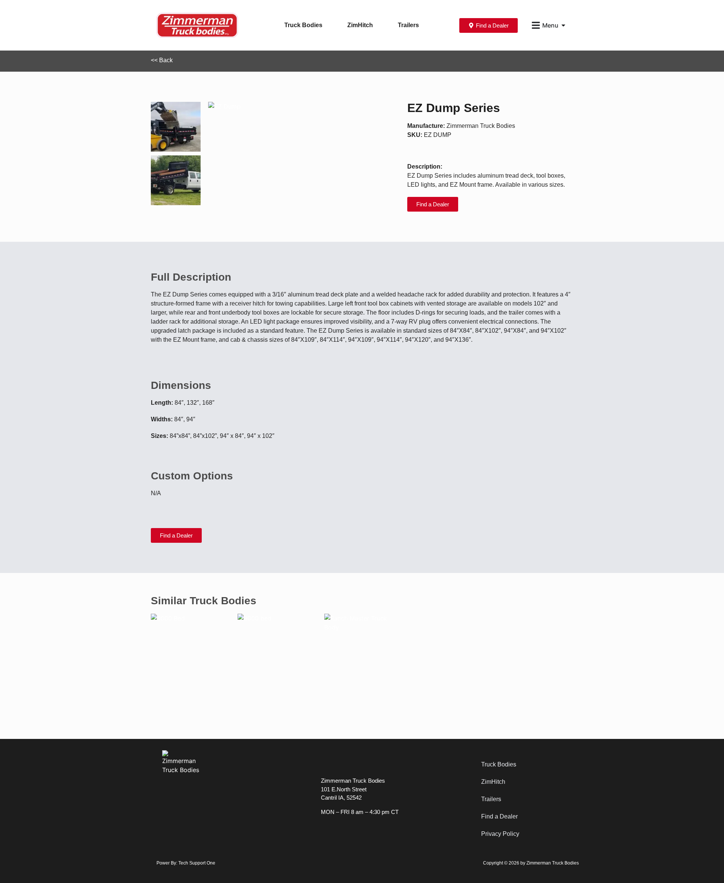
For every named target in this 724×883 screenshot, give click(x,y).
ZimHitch (360, 25)
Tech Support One (196, 863)
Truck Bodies (303, 25)
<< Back (162, 60)
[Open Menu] (563, 25)
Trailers (408, 25)
